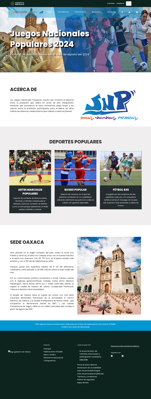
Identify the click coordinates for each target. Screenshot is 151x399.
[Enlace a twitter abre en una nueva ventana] (125, 356)
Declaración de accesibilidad (89, 368)
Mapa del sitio (83, 382)
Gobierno (120, 3)
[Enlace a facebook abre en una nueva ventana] (116, 356)
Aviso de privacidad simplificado (90, 374)
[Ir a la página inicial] (17, 3)
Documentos (63, 12)
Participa (47, 349)
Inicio (49, 12)
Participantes (80, 12)
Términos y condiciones (87, 376)
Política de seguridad (85, 379)
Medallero (111, 12)
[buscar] (128, 3)
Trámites (111, 3)
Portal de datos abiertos (87, 365)
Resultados (96, 12)
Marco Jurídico (50, 354)
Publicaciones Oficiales (53, 352)
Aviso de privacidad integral (88, 370)
